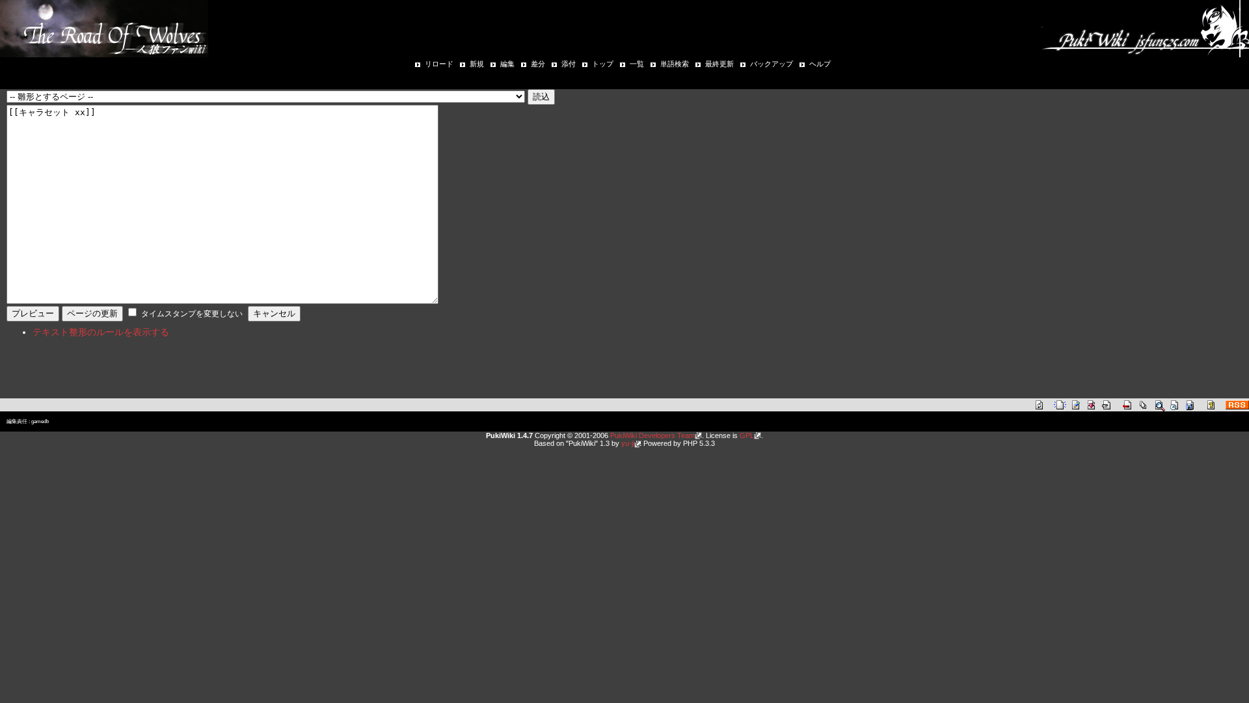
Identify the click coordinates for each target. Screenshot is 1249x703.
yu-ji (627, 443)
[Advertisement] (159, 376)
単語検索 (674, 64)
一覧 (637, 64)
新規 (477, 64)
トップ (602, 64)
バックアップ (771, 64)
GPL (747, 435)
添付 (568, 64)
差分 (538, 64)
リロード (439, 64)
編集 (507, 64)
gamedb (40, 421)
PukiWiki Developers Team (652, 435)
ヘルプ (820, 64)
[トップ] (104, 28)
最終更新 (719, 64)
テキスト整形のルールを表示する (101, 332)
